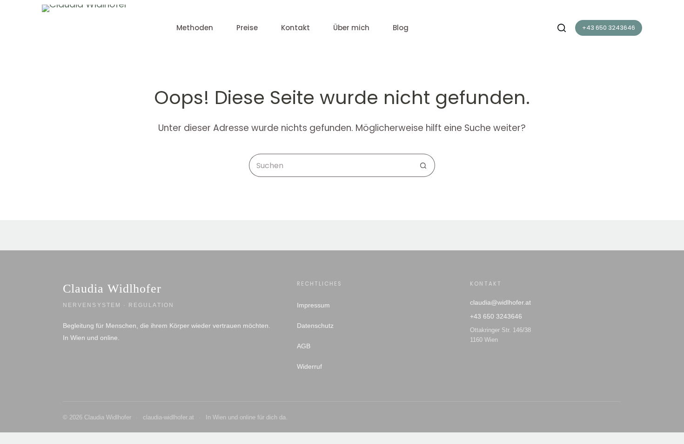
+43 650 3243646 (608, 27)
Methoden (194, 28)
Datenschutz (315, 325)
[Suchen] (561, 28)
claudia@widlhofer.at (500, 302)
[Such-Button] (423, 165)
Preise (247, 28)
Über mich (351, 28)
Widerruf (309, 366)
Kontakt (295, 28)
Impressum (313, 305)
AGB (303, 346)
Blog (401, 28)
